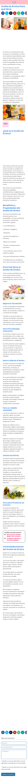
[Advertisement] (13, 41)
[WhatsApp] (18, 13)
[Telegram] (22, 13)
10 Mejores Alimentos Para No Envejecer (14, 539)
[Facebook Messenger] (7, 13)
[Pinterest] (14, 13)
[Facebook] (3, 13)
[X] (10, 13)
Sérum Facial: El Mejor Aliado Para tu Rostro (14, 535)
